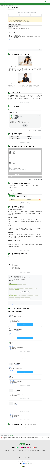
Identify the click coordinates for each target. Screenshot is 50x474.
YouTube (36, 447)
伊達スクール (11, 319)
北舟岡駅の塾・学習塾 (30, 427)
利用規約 (6, 452)
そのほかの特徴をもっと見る (25, 291)
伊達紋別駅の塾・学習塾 (13, 427)
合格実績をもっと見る (24, 202)
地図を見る (11, 322)
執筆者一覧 (34, 450)
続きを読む (25, 125)
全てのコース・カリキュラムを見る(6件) (35, 179)
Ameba (21, 463)
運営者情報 (43, 450)
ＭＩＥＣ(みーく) (11, 380)
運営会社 (30, 452)
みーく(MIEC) (16, 30)
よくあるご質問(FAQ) (41, 452)
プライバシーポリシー (12, 452)
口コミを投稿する (12, 108)
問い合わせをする (11, 304)
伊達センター (11, 393)
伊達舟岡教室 (11, 354)
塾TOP (2, 5)
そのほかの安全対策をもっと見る (25, 298)
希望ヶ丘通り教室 (11, 414)
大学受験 (24, 447)
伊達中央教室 (11, 346)
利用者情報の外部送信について (22, 452)
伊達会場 (10, 367)
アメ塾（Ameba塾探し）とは (12, 450)
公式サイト (25, 324)
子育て (30, 447)
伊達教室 (10, 333)
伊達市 (7, 5)
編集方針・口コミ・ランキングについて (25, 450)
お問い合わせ (35, 452)
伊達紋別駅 (10, 5)
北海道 (4, 5)
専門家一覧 (38, 450)
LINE (19, 447)
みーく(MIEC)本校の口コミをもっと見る (35, 130)
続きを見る (25, 89)
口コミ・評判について (38, 108)
